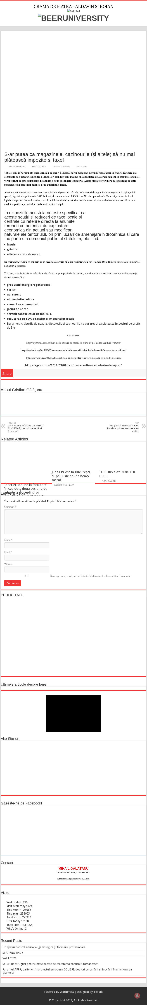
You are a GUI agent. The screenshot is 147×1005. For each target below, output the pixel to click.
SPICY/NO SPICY (13, 952)
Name (8, 540)
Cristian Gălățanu (16, 166)
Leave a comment (61, 166)
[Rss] (71, 996)
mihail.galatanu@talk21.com (76, 878)
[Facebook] (75, 996)
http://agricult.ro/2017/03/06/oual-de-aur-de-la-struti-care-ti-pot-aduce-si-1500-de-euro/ (73, 358)
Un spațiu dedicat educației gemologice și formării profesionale (44, 947)
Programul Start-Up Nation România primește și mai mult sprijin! (123, 427)
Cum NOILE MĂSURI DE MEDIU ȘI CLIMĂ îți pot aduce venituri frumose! (25, 427)
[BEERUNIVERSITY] (73, 17)
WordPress (67, 991)
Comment (10, 507)
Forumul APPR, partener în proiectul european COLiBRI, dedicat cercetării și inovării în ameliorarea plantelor (67, 971)
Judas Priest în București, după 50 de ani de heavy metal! (71, 476)
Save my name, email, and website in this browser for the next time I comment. (90, 576)
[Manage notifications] (137, 996)
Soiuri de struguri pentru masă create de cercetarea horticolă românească (50, 964)
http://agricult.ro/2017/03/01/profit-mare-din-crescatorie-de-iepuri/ (73, 365)
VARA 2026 (9, 958)
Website (8, 564)
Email (8, 552)
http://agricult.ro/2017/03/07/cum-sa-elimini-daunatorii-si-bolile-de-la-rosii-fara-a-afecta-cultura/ (73, 350)
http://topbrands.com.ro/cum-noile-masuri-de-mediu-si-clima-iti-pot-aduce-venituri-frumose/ (73, 342)
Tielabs (98, 991)
